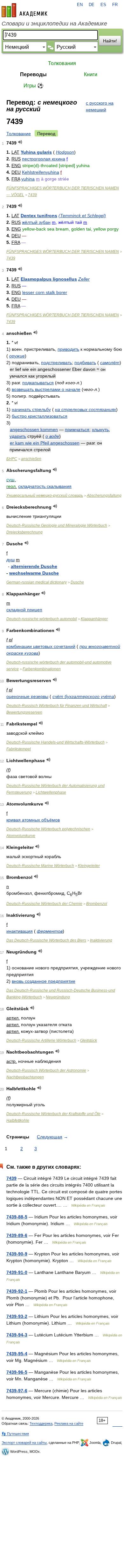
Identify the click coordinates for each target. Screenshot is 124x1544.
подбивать (85, 362)
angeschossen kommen (34, 429)
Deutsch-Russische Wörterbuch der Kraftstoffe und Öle (53, 1114)
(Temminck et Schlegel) (82, 215)
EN (80, 5)
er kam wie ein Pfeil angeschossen (44, 442)
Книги (90, 74)
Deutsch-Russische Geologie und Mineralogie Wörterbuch (56, 525)
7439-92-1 (16, 1291)
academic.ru (24, 10)
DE (91, 5)
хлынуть (100, 429)
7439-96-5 (16, 1372)
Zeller (84, 279)
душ (10, 559)
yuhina (28, 178)
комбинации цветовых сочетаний (40, 646)
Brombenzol (96, 903)
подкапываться (38, 382)
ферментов (50, 931)
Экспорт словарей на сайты (24, 1443)
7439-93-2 (16, 1316)
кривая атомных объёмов (33, 819)
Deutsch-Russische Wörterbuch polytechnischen (48, 829)
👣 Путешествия (15, 1434)
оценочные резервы (27, 696)
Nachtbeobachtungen (25, 1077)
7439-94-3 (16, 1334)
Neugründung (58, 997)
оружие (17, 355)
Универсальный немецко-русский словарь (44, 495)
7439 (32, 195)
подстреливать (56, 362)
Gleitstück (88, 1040)
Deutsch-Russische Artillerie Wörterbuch (41, 1040)
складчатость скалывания (45, 486)
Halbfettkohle (17, 1120)
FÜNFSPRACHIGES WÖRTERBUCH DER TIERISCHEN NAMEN (62, 251)
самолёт (110, 362)
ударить (18, 436)
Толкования (62, 63)
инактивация (19, 931)
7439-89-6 (16, 1235)
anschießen (31, 459)
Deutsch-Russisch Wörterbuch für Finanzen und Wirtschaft (56, 705)
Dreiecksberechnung (24, 532)
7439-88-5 (16, 1216)
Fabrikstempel (18, 749)
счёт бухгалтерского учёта (83, 696)
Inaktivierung (101, 940)
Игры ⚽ (34, 85)
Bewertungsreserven (24, 712)
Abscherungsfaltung (104, 495)
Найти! (110, 40)
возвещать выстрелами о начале (46, 389)
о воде (52, 436)
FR (115, 5)
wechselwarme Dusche (34, 573)
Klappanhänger (94, 619)
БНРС (11, 459)
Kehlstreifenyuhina (40, 172)
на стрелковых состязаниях (85, 409)
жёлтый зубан (36, 222)
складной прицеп (24, 609)
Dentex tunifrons (39, 215)
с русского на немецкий (100, 106)
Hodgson (65, 152)
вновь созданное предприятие (43, 981)
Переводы (33, 74)
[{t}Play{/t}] (20, 142)
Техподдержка (41, 1423)
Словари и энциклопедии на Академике (54, 23)
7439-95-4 (16, 1353)
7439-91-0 (16, 1272)
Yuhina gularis (36, 152)
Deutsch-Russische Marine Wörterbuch (40, 866)
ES (103, 5)
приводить (68, 349)
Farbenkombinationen (42, 669)
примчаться (77, 429)
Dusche (77, 582)
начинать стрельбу (31, 409)
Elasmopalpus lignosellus (49, 279)
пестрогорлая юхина (43, 158)
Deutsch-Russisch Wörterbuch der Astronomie (46, 1070)
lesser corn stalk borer (44, 292)
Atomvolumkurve (20, 836)
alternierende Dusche (34, 566)
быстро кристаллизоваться (39, 416)
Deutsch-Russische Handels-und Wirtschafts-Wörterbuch (55, 742)
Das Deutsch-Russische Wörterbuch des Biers (46, 940)
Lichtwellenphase (51, 792)
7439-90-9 (16, 1253)
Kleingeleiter (89, 866)
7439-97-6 (16, 1390)
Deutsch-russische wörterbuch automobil (41, 619)
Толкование (18, 133)
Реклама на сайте (68, 1423)
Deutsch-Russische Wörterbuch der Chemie (44, 903)
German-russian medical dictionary (36, 582)
